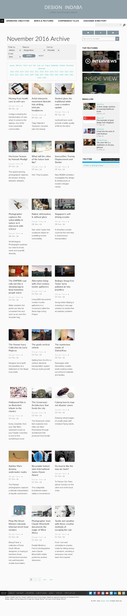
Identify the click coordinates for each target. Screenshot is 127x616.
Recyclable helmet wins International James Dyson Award (41, 470)
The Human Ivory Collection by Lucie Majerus (18, 347)
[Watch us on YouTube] (107, 593)
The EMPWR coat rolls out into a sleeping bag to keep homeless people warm (17, 286)
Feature (25, 47)
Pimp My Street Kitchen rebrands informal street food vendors (18, 525)
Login (51, 593)
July (42, 65)
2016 (62, 71)
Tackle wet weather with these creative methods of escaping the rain (64, 525)
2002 (66, 74)
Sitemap (59, 593)
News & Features (43, 21)
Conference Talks (68, 21)
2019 (47, 71)
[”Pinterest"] (113, 33)
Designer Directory (95, 21)
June (38, 65)
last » (51, 580)
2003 (62, 74)
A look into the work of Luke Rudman (105, 132)
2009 (32, 74)
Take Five (100, 104)
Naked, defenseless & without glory (41, 215)
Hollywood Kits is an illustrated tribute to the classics (17, 407)
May (34, 65)
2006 (47, 74)
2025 (17, 71)
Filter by (11, 47)
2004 (57, 74)
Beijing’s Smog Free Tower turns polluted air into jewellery (64, 285)
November (70, 65)
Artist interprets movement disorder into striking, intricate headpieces (41, 104)
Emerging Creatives (17, 21)
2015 (66, 71)
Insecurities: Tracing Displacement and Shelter (65, 159)
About (11, 593)
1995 (44, 78)
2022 (32, 71)
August (47, 65)
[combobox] (108, 24)
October (62, 65)
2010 (27, 74)
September (55, 65)
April (30, 65)
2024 (22, 71)
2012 (17, 74)
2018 (52, 71)
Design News (15, 106)
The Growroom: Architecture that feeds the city (40, 405)
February (19, 65)
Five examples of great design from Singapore (105, 121)
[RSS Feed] (119, 593)
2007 (42, 74)
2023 (27, 71)
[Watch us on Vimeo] (111, 593)
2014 (71, 71)
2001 (71, 74)
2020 (42, 71)
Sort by (50, 47)
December (41, 68)
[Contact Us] (123, 593)
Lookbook (100, 129)
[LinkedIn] (115, 593)
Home (2, 21)
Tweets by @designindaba (93, 165)
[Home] (63, 8)
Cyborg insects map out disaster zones (64, 404)
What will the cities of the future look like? (41, 159)
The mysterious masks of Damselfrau (62, 347)
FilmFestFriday (102, 140)
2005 (52, 74)
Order (10, 53)
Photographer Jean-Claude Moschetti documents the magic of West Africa (41, 526)
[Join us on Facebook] (100, 33)
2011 (22, 74)
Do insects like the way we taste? (64, 467)
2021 (37, 71)
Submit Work (41, 593)
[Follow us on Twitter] (88, 33)
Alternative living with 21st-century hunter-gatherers (40, 283)
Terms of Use (70, 593)
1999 (39, 78)
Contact (20, 593)
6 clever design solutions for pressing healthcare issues (106, 109)
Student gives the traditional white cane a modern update (63, 103)
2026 (12, 71)
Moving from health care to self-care (18, 100)
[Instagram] (102, 593)
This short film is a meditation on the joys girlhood (105, 144)
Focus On (100, 118)
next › (45, 580)
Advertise (30, 593)
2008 (37, 74)
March (25, 65)
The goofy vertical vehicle (41, 346)
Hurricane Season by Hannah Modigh (18, 158)
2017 (57, 71)
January (12, 65)
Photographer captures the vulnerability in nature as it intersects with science (16, 221)
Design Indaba (105, 601)
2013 (12, 74)
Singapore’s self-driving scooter (63, 215)
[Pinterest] (98, 593)
